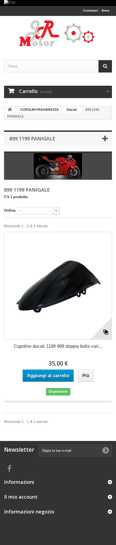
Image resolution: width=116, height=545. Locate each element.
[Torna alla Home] (10, 109)
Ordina (9, 210)
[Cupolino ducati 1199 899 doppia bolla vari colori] (58, 285)
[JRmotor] (58, 33)
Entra (105, 10)
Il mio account (20, 497)
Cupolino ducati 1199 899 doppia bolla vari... (58, 346)
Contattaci (90, 10)
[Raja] (58, 3)
